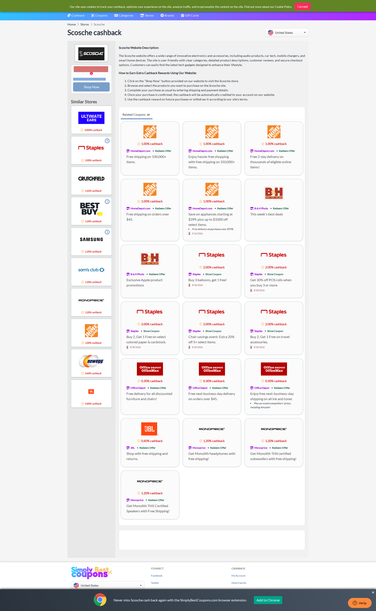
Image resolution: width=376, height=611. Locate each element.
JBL (133, 447)
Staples (197, 274)
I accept (302, 6)
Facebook (156, 575)
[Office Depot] (150, 368)
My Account (238, 575)
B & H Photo (261, 208)
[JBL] (150, 428)
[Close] (373, 592)
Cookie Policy (283, 6)
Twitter (155, 582)
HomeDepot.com (140, 150)
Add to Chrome (268, 600)
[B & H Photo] (274, 193)
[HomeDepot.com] (149, 131)
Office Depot (138, 387)
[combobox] (123, 17)
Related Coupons (136, 114)
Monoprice (199, 447)
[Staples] (212, 255)
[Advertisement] (212, 540)
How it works (239, 582)
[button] (287, 32)
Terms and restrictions (89, 79)
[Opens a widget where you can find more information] (360, 603)
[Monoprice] (212, 428)
